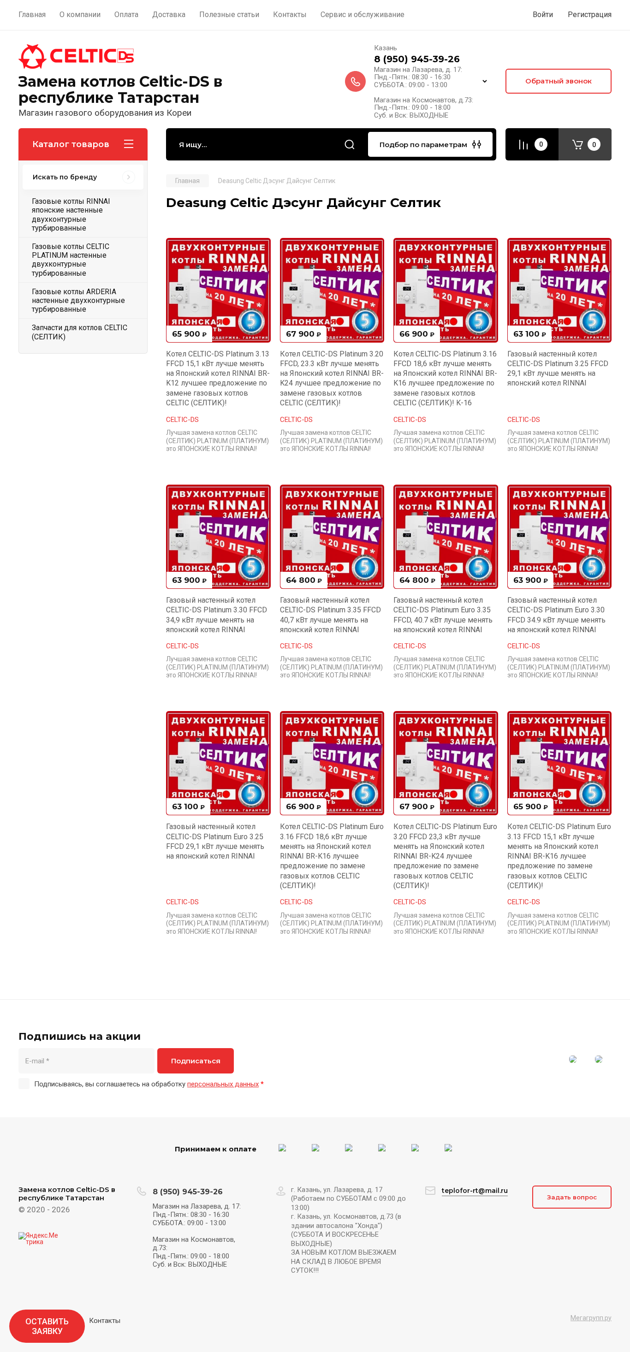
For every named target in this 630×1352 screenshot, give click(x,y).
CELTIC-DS (182, 419)
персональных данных (223, 1084)
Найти (349, 144)
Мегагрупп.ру (591, 1318)
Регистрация (590, 14)
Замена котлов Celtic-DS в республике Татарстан (120, 89)
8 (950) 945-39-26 (417, 59)
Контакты (104, 1320)
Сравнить (178, 250)
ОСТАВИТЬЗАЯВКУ (47, 1326)
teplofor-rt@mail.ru (475, 1190)
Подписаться (195, 1060)
